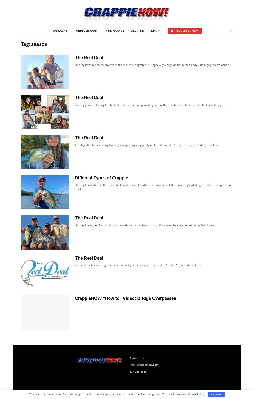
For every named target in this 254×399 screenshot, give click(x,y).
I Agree (216, 394)
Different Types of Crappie (101, 177)
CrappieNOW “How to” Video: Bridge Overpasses (125, 298)
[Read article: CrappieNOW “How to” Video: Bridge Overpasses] (45, 312)
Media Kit (137, 30)
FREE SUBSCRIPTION (186, 30)
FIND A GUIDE (115, 30)
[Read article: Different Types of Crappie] (45, 192)
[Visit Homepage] (127, 13)
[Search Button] (231, 30)
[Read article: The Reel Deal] (45, 72)
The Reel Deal (89, 57)
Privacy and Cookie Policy (188, 394)
